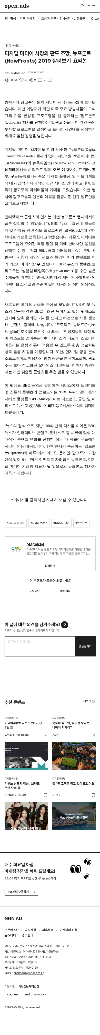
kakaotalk (40, 994)
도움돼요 (34, 591)
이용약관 (10, 986)
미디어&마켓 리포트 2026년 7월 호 (23, 725)
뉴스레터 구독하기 (18, 891)
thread (26, 994)
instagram (11, 994)
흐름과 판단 (48, 18)
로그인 (92, 6)
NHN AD (13, 918)
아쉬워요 (65, 591)
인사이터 (65, 18)
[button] (89, 701)
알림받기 (50, 566)
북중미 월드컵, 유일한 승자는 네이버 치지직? (70, 725)
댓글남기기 (85, 646)
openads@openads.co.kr (29, 973)
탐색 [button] (13, 18)
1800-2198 (31, 967)
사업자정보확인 (50, 951)
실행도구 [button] (79, 18)
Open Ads (17, 6)
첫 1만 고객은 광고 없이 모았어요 (73, 783)
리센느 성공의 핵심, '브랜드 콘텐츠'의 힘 (22, 786)
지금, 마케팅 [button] (27, 18)
